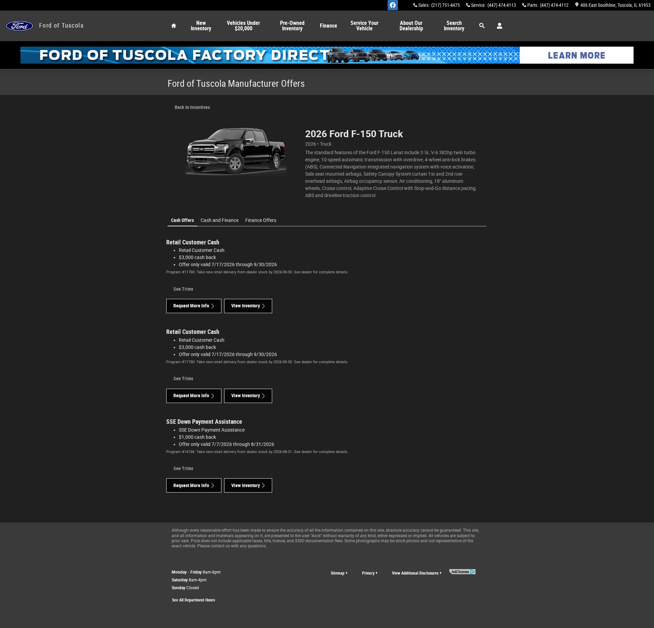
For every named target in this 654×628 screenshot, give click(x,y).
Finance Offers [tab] (260, 220)
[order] (327, 55)
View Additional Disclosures (415, 573)
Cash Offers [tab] (182, 220)
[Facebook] (393, 5)
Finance (328, 25)
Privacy (368, 573)
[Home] (19, 26)
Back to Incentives (192, 107)
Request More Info (191, 305)
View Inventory (245, 305)
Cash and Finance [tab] (219, 220)
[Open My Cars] (497, 26)
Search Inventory (454, 26)
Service (364, 26)
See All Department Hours (193, 600)
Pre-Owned (292, 26)
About (411, 26)
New (201, 26)
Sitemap (337, 573)
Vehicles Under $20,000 (243, 26)
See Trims (183, 289)
